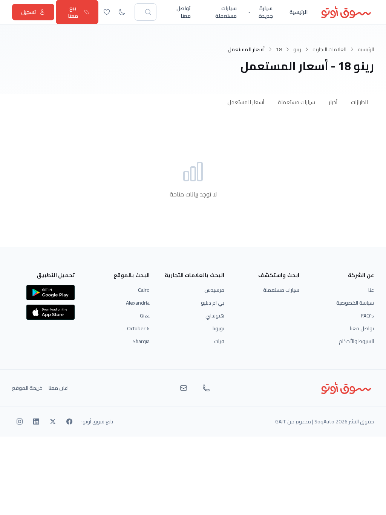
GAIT (280, 421)
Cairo (144, 290)
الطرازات (359, 102)
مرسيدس (214, 290)
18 (279, 49)
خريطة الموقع (27, 388)
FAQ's (367, 315)
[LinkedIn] (36, 421)
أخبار (333, 102)
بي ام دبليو (212, 303)
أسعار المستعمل (245, 102)
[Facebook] (69, 421)
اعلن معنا (59, 388)
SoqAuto (324, 421)
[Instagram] (19, 421)
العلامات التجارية (329, 49)
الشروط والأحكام (356, 341)
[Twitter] (52, 421)
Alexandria (138, 303)
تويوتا (218, 328)
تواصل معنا (183, 12)
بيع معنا (73, 12)
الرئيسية (299, 12)
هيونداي (214, 315)
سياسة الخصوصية (355, 303)
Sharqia (141, 341)
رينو (297, 49)
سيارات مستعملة (226, 12)
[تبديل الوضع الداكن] (122, 12)
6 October (138, 328)
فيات (219, 341)
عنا (371, 290)
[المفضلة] (106, 12)
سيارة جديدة (266, 12)
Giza (145, 315)
